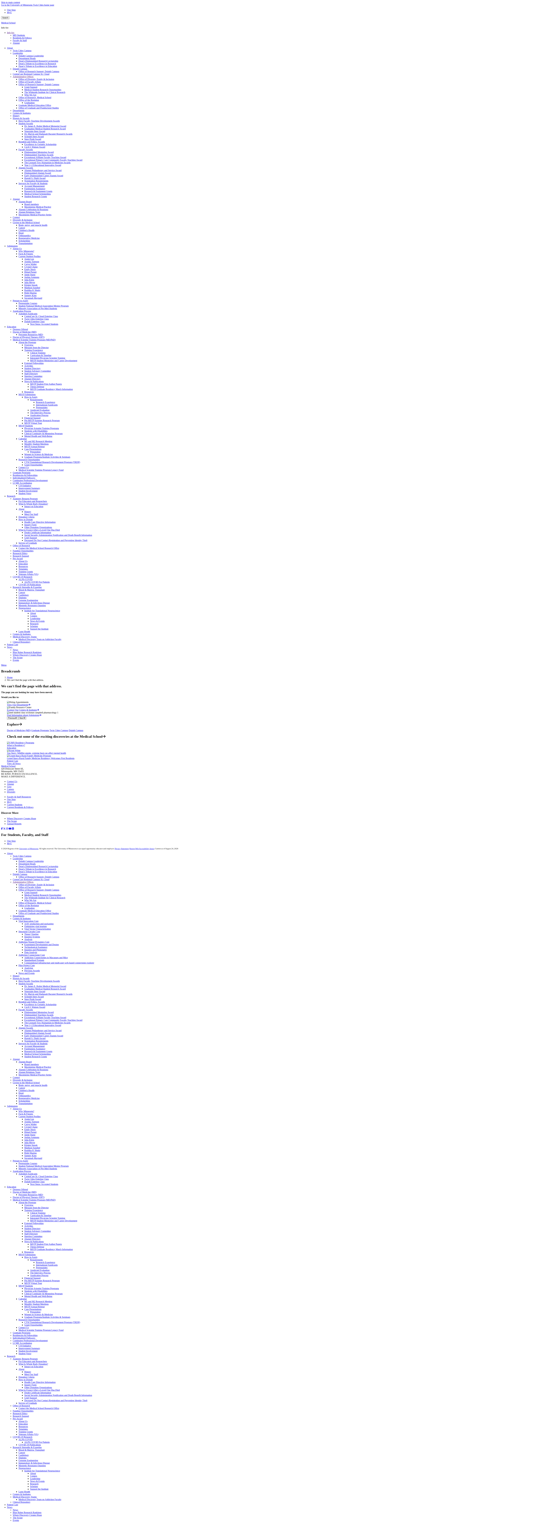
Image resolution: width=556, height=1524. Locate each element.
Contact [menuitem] (16, 217)
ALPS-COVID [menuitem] (26, 579)
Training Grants (26, 1432)
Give (9, 786)
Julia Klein (29, 1140)
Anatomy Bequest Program (25, 1359)
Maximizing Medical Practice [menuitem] (37, 207)
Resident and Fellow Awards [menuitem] (32, 142)
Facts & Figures (26, 1114)
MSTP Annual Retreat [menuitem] (34, 446)
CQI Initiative (25, 1346)
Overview (28, 1205)
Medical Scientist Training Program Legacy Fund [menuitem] (41, 470)
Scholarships (24, 1101)
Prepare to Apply (20, 1161)
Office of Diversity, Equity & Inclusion (36, 884)
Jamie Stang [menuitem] (29, 274)
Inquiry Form (30, 1385)
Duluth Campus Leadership (31, 861)
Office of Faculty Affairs (30, 887)
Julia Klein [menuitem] (29, 280)
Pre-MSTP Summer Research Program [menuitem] (42, 420)
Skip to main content (10, 2)
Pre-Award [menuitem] (18, 558)
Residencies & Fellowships (25, 1335)
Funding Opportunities (23, 1411)
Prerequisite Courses (28, 1163)
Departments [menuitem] (18, 110)
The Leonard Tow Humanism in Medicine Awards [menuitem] (47, 162)
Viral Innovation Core (29, 921)
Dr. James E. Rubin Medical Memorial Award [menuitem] (45, 126)
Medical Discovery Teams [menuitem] (25, 637)
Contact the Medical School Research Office (39, 1408)
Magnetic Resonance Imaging (32, 1465)
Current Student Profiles (30, 1116)
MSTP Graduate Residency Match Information (51, 1249)
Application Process (22, 1171)
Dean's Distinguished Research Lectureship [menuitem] (38, 61)
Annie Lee (29, 1119)
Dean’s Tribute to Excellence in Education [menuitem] (38, 66)
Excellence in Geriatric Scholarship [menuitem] (40, 144)
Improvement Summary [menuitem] (29, 488)
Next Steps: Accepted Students (44, 1184)
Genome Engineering (28, 1460)
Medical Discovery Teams (25, 1497)
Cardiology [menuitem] (24, 595)
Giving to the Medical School (26, 1082)
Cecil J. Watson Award (34, 1007)
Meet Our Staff (31, 1374)
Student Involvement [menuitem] (28, 491)
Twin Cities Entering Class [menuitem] (36, 319)
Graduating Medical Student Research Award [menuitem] (45, 129)
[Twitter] (4, 828)
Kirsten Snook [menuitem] (31, 285)
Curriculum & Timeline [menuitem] (40, 355)
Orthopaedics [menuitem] (25, 235)
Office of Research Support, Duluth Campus (39, 877)
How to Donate (26, 1379)
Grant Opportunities (33, 1325)
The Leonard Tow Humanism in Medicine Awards (47, 1022)
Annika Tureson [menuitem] (31, 261)
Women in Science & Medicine (38, 1314)
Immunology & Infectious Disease (34, 1463)
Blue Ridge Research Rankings (27, 1512)
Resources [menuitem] (29, 392)
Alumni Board (25, 1062)
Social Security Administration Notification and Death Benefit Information (58, 1395)
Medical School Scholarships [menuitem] (37, 194)
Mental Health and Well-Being (38, 1296)
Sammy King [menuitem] (30, 295)
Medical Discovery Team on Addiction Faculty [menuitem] (40, 639)
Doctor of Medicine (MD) (19, 730)
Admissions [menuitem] (12, 246)
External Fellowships (34, 1223)
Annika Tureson (31, 1121)
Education (11, 1187)
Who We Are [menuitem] (30, 95)
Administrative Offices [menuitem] (23, 76)
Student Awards (26, 983)
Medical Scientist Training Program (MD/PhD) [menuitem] (34, 340)
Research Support (21, 1416)
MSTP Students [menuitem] (26, 425)
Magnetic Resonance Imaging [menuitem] (32, 605)
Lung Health (24, 1491)
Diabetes (22, 1458)
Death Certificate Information (37, 1392)
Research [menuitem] (11, 496)
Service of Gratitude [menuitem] (28, 543)
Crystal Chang (31, 1127)
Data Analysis (30, 952)
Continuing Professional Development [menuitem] (30, 480)
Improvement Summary (29, 1348)
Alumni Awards (26, 1028)
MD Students (19, 35)
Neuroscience (25, 1468)
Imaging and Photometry (35, 950)
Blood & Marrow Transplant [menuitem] (32, 590)
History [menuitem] (16, 115)
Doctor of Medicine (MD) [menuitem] (24, 332)
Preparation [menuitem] (35, 452)
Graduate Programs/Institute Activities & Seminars (47, 1317)
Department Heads (27, 864)
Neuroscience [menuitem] (25, 608)
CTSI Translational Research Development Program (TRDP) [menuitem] (52, 462)
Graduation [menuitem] (29, 102)
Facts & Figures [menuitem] (26, 254)
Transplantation (26, 1103)
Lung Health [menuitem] (24, 631)
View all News (14, 763)
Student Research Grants (35, 1056)
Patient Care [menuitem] (12, 644)
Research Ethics (20, 1413)
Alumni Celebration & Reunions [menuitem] (33, 209)
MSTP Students (26, 1286)
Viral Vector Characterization (37, 929)
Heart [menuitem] (21, 233)
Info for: (10, 32)
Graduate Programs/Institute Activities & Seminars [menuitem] (47, 457)
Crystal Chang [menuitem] (31, 267)
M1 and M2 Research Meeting (38, 1301)
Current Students (14, 804)
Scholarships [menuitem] (24, 241)
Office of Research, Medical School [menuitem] (35, 97)
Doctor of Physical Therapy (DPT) (29, 1197)
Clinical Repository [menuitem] (21, 642)
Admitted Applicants (28, 1174)
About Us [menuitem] (17, 248)
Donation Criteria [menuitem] (26, 517)
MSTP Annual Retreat (34, 1306)
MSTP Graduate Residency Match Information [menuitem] (51, 389)
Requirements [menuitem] (36, 399)
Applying (28, 968)
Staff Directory (31, 1234)
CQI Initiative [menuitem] (25, 485)
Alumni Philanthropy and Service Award (43, 1030)
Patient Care (12, 1504)
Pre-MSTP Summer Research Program (42, 1280)
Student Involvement (28, 1351)
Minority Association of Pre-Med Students (38, 1168)
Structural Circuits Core (29, 931)
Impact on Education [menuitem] (33, 506)
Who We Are (30, 900)
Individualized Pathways (24, 1338)
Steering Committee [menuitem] (33, 376)
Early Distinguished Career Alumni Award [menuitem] (43, 175)
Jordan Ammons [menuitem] (31, 277)
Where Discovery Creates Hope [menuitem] (27, 655)
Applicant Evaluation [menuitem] (40, 410)
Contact (16, 1077)
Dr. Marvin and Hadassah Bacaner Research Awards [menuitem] (48, 134)
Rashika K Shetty (32, 1150)
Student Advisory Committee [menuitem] (37, 371)
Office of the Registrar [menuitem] (29, 100)
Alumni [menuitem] (16, 199)
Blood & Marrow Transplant (32, 1450)
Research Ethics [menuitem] (20, 553)
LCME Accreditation (22, 1343)
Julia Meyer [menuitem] (29, 282)
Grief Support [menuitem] (30, 538)
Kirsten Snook (31, 1145)
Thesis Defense (37, 1247)
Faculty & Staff (20, 40)
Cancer (22, 1088)
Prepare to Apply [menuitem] (20, 300)
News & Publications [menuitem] (34, 381)
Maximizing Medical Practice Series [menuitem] (35, 214)
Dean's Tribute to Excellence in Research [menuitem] (37, 63)
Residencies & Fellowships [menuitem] (25, 475)
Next (21, 718)
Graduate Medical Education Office (35, 910)
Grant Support (30, 892)
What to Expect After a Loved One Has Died (39, 1390)
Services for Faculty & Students (33, 1043)
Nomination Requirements (36, 1041)
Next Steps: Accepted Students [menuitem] (44, 324)
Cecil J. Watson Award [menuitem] (34, 147)
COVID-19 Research (22, 1437)
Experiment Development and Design (41, 944)
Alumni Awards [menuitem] (26, 168)
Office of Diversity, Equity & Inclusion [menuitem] (36, 79)
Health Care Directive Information (40, 1382)
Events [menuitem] (16, 660)
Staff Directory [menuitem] (31, 373)
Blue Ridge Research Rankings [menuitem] (27, 652)
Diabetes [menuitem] (22, 597)
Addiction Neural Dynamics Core (34, 942)
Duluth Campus (76, 730)
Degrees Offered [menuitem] (20, 329)
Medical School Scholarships (37, 1054)
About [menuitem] (10, 48)
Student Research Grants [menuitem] (35, 196)
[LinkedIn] (13, 828)
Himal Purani (30, 1132)
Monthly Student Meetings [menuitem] (36, 444)
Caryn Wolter (30, 1124)
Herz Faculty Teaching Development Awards (39, 981)
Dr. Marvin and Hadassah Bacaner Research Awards (48, 994)
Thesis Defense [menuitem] (37, 386)
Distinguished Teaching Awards (38, 1015)
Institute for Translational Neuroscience (42, 1471)
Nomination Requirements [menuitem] (36, 181)
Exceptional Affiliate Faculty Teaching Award (45, 1017)
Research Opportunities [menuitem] (29, 459)
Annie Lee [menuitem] (29, 259)
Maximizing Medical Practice (37, 1067)
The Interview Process (40, 1273)
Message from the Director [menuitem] (36, 347)
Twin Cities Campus (59, 730)
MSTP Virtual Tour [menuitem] (33, 423)
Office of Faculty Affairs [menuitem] (30, 82)
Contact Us (12, 781)
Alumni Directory (32, 1239)
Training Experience (33, 1210)
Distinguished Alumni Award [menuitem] (37, 173)
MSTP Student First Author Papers (46, 1244)
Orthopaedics (25, 1095)
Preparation (35, 1312)
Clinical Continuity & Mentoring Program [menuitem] (43, 433)
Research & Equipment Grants (38, 1051)
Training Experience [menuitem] (33, 350)
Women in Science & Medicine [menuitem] (38, 454)
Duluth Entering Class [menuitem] (34, 321)
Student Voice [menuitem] (25, 493)
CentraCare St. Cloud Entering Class (41, 1176)
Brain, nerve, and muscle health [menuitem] (33, 225)
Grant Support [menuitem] (30, 87)
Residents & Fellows (22, 38)
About (10, 853)
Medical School (8, 23)
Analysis (28, 939)
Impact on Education (33, 1366)
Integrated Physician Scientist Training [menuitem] (47, 358)
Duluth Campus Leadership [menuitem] (31, 56)
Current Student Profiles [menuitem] (30, 256)
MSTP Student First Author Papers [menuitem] (46, 384)
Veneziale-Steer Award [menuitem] (34, 131)
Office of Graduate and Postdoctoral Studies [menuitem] (39, 108)
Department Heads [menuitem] (27, 58)
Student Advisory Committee (37, 1231)
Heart (21, 1093)
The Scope (12, 821)
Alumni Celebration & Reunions (33, 1069)
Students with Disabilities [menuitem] (35, 431)
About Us (17, 1108)
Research (11, 1356)
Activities (28, 1226)
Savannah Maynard (33, 1158)
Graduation (29, 908)
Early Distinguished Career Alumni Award (43, 1036)
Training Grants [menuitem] (26, 571)
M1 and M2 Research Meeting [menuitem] (38, 441)
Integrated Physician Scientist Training (47, 1218)
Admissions (12, 1106)
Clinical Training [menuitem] (37, 353)
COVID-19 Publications (30, 1445)
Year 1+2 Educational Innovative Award (42, 1025)
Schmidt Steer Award (34, 996)
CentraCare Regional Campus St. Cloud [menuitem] (31, 74)
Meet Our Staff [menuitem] (31, 514)
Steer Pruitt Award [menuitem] (32, 139)
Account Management (34, 1046)
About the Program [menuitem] (27, 342)
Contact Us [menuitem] (24, 467)
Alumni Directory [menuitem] (32, 379)
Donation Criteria (26, 1377)
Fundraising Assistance (34, 1049)
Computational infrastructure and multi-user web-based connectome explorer (59, 963)
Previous (11, 718)
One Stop (11, 10)
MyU (9, 12)
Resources (29, 1252)
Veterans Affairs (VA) (28, 1434)
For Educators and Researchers (33, 1361)
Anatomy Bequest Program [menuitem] (25, 498)
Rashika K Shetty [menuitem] (32, 290)
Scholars (34, 1486)
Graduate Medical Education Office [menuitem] (35, 105)
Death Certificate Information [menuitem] (37, 532)
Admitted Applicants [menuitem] (28, 313)
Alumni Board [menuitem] (25, 201)
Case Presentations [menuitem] (32, 449)
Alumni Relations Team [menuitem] (29, 212)
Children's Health (26, 1090)
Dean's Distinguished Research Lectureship (38, 866)
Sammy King (30, 1155)
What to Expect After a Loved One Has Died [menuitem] (39, 530)
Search (5, 18)
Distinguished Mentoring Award (39, 1012)
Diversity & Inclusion (22, 1080)
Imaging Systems (32, 937)
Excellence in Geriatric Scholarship (40, 1004)
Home (10, 677)
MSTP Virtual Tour (33, 1283)
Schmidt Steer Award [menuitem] (34, 136)
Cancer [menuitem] (22, 228)
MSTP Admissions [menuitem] (27, 394)
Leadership (18, 858)
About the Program (27, 1202)
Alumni (16, 43)
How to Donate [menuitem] (26, 519)
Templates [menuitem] (23, 569)
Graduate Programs (40, 730)
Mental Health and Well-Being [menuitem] (38, 436)
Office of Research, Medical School (35, 903)
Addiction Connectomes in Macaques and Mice (46, 957)
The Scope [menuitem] (18, 657)
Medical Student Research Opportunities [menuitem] (42, 89)
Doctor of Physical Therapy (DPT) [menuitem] (29, 337)
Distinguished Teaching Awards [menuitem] (38, 155)
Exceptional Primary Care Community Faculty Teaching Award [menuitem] (53, 160)
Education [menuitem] (11, 326)
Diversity (11, 792)
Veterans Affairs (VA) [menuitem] (28, 574)
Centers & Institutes (22, 918)
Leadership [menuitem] (18, 53)
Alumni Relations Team (29, 1072)
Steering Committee (33, 1236)
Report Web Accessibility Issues (141, 849)
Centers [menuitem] (33, 616)
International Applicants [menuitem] (47, 405)
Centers (33, 1476)
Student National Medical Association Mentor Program (44, 1166)
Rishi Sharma (30, 1153)
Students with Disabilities (35, 1291)
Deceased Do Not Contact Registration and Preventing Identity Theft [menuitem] (55, 540)
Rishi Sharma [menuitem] (30, 293)
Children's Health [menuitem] (26, 230)
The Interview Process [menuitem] (40, 412)
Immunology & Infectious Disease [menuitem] (34, 603)
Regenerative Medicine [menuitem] (29, 238)
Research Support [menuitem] (21, 556)
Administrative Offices (23, 882)
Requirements (36, 1260)
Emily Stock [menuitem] (30, 269)
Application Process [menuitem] (22, 311)
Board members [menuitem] (31, 204)
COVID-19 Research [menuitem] (22, 577)
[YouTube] (10, 828)
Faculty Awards (26, 1009)
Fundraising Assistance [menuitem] (34, 188)
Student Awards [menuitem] (26, 123)
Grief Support (30, 1398)
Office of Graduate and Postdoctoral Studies (39, 913)
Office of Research (21, 1405)
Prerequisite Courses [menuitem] (28, 303)
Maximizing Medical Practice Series (35, 1075)
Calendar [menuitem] (23, 439)
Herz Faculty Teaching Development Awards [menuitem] (39, 121)
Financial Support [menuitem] (32, 418)
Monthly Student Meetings (36, 1304)
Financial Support (32, 1278)
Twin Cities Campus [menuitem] (22, 50)
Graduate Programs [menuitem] (21, 472)
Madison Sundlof (32, 1148)
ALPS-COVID (26, 1439)
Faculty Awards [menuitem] (26, 149)
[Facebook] (2, 828)
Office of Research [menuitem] (21, 545)
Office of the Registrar (29, 905)
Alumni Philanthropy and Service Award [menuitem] (43, 170)
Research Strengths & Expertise (27, 1447)
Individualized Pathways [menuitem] (24, 478)
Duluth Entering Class (34, 1181)
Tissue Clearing (31, 934)
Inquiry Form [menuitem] (30, 524)
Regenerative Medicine (29, 1098)
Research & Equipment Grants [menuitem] (38, 191)
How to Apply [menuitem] (31, 397)
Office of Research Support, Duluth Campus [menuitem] (39, 71)
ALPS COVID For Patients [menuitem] (37, 582)
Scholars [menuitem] (34, 626)
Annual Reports (14, 823)
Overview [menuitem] (28, 345)
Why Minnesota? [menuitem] (26, 251)
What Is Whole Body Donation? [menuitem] (33, 504)
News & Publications (34, 1241)
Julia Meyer (29, 1142)
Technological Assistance (35, 947)
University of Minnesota (28, 849)
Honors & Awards (21, 978)
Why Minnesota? (26, 1111)
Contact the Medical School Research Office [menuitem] (39, 548)
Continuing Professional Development (30, 1340)
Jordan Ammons (31, 1137)
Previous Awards (32, 970)
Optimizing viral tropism (35, 926)
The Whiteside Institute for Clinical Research (44, 897)
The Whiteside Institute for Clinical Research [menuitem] (44, 92)
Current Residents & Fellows (20, 807)
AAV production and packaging (39, 924)
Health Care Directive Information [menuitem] (40, 522)
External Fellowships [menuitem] (34, 363)
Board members (31, 1064)
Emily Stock (30, 1129)
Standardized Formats (34, 960)
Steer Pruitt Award (32, 999)
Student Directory (32, 1228)
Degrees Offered (20, 1189)
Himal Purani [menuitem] (30, 272)
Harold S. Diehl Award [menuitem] (34, 178)
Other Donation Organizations (38, 1387)
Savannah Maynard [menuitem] (33, 298)
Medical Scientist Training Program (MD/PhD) (34, 1200)
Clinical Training (37, 1213)
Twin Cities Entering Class (36, 1179)
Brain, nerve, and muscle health (33, 1085)
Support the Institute (39, 1489)
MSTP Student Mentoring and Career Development (53, 1220)
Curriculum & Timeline (40, 1215)
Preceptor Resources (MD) (31, 1194)
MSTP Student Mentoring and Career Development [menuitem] (53, 360)
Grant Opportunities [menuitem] (33, 465)
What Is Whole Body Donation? (33, 1364)
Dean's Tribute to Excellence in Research (37, 869)
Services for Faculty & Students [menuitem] (33, 183)
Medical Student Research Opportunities (42, 895)
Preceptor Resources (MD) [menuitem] (31, 334)
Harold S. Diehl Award (34, 1038)
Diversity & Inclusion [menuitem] (22, 220)
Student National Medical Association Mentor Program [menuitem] (44, 306)
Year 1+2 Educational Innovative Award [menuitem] (42, 165)
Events (16, 1520)
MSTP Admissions (27, 1254)
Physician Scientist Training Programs (41, 1288)
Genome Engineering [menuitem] (28, 600)
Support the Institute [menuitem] (39, 629)
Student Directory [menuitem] (32, 368)
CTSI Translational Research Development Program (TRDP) (52, 1322)
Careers (10, 789)
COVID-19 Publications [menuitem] (30, 584)
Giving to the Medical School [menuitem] (26, 222)
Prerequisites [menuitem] (41, 407)
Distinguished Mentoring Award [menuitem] (39, 152)
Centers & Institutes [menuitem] (22, 113)
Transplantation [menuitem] (26, 243)
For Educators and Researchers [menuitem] (33, 501)
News (9, 1507)
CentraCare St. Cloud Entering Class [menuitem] (41, 316)
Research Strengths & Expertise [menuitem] (27, 587)
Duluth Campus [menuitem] (20, 69)
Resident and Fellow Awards (32, 1002)
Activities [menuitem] (28, 366)
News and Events (27, 973)
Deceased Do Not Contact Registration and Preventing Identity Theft (55, 1400)
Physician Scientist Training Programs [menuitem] (41, 428)
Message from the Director (36, 1207)
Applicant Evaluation (40, 1270)
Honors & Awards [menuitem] (21, 118)
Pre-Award (18, 1418)
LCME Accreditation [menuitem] (22, 483)
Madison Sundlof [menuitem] (32, 287)
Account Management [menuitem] (34, 186)
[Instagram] (7, 828)
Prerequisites (41, 1267)
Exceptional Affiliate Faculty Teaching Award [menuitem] (45, 157)
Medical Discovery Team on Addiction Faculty (40, 1499)
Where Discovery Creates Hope (21, 818)
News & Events (37, 1481)
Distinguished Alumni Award (37, 1033)
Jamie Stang (29, 1135)
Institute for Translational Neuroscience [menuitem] (42, 610)
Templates (23, 1429)
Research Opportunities (29, 1319)
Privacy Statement (122, 849)
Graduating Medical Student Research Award (45, 989)
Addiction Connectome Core (32, 955)
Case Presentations (32, 1309)
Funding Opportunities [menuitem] (23, 551)
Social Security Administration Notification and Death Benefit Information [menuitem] (58, 535)
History (16, 976)
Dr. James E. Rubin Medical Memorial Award (45, 986)
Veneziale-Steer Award (34, 991)
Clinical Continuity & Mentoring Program (43, 1293)
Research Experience (45, 1262)
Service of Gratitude (28, 1403)
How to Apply (31, 1257)
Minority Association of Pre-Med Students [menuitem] (38, 308)
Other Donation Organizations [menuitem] (38, 527)
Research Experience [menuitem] (45, 402)
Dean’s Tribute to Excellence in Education (38, 871)
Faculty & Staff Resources (19, 797)
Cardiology (24, 1455)
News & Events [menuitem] (37, 621)
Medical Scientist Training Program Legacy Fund (41, 1330)
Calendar (23, 1299)
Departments (18, 916)
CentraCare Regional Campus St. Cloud (31, 879)
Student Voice (25, 1353)
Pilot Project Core (27, 965)
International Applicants (47, 1265)
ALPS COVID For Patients (37, 1442)
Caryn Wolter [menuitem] (30, 264)
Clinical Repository (21, 1502)
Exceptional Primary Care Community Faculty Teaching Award (53, 1020)
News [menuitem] (9, 647)
